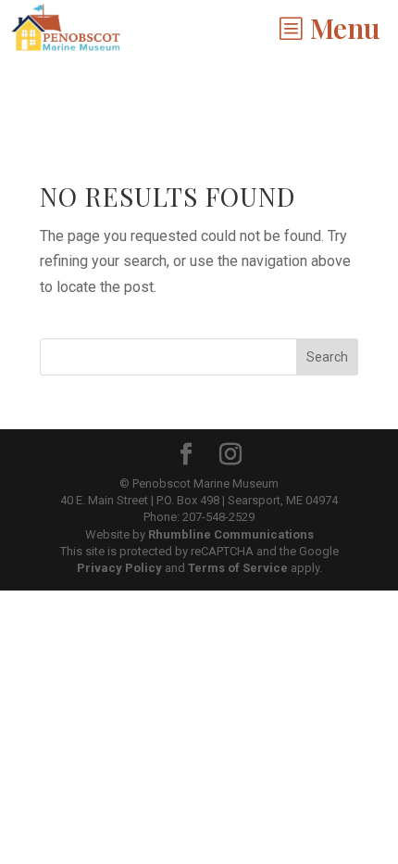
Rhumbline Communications (231, 534)
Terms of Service (238, 568)
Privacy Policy (119, 568)
